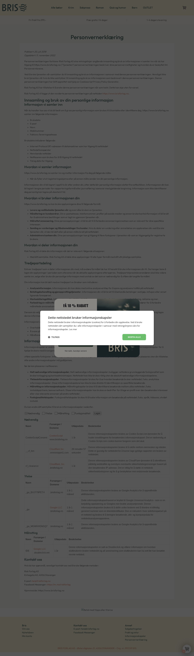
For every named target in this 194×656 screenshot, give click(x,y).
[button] (54, 337)
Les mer (73, 329)
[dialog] (97, 328)
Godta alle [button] (134, 337)
